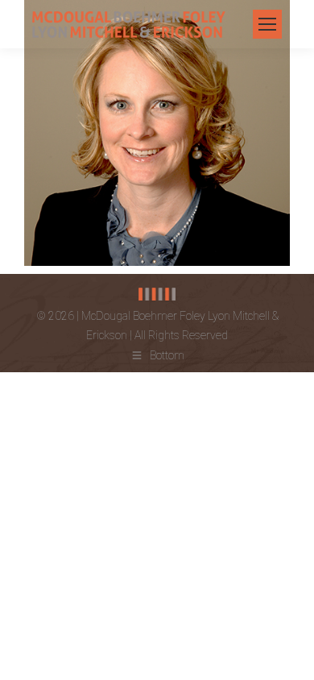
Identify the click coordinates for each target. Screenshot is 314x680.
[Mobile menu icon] (267, 24)
